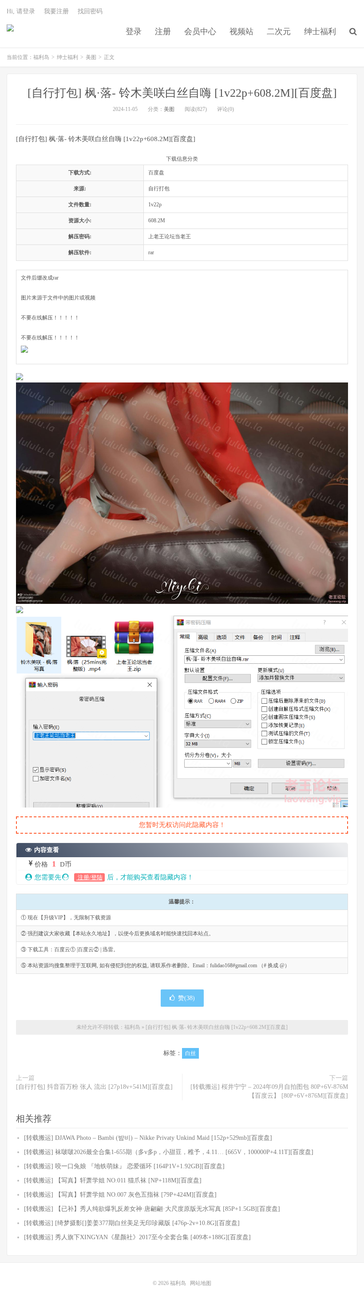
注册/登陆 (89, 877)
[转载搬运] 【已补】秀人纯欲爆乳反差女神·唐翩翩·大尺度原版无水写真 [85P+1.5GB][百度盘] (152, 1209)
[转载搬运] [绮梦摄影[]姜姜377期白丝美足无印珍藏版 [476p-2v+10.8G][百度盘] (132, 1223)
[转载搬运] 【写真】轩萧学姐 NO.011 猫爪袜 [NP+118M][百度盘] (113, 1180)
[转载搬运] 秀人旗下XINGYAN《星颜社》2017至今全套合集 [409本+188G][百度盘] (137, 1237)
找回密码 (90, 11)
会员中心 (200, 31)
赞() (186, 998)
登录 (134, 31)
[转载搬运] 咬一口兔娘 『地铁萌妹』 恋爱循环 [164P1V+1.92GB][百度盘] (124, 1166)
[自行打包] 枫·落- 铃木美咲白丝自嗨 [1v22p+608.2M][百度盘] (182, 93)
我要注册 (56, 11)
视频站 (241, 31)
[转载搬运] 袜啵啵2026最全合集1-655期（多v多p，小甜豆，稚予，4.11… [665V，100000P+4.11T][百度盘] (168, 1152)
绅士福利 (320, 31)
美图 (91, 57)
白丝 (190, 1053)
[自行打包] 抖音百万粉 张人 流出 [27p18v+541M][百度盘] (94, 1086)
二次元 (279, 31)
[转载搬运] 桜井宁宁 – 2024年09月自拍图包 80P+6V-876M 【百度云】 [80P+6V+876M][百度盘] (269, 1091)
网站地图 (200, 1283)
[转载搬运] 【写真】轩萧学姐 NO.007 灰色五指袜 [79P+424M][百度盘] (120, 1194)
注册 (163, 31)
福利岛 (10, 31)
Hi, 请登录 (21, 11)
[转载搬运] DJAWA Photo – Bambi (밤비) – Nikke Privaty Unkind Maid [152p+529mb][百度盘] (148, 1138)
